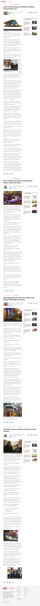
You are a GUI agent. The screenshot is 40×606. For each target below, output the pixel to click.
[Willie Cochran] (14, 572)
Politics (19, 178)
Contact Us (25, 592)
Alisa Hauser (12, 12)
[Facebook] (17, 590)
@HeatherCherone (13, 188)
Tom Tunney (7, 281)
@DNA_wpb (12, 13)
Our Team (25, 593)
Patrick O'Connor (16, 458)
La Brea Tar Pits (12, 170)
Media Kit (25, 595)
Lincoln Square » (26, 454)
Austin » (25, 210)
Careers (25, 594)
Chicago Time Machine (7, 36)
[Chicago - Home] (5, 1)
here (8, 52)
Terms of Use (4, 601)
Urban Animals (16, 4)
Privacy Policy (8, 601)
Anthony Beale (15, 214)
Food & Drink (16, 295)
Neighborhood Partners (27, 589)
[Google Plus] (17, 593)
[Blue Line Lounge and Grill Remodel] (12, 314)
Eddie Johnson (17, 232)
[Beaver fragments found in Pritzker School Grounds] (10, 64)
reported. (9, 385)
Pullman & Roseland (7, 178)
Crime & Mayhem (15, 178)
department (11, 216)
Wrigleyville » (26, 323)
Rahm (7, 235)
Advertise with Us (26, 590)
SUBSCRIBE (20, 598)
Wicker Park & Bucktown (8, 4)
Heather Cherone (13, 185)
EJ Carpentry (14, 328)
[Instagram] (17, 594)
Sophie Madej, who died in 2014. (9, 366)
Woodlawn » (25, 195)
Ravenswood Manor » (27, 26)
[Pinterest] (17, 592)
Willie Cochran (13, 455)
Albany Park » (26, 32)
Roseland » (25, 21)
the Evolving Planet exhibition (11, 88)
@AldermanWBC (8, 511)
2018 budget (14, 226)
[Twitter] (17, 589)
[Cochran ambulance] (10, 535)
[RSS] (17, 595)
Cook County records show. (13, 394)
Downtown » (25, 204)
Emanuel (9, 235)
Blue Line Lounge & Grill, (12, 336)
